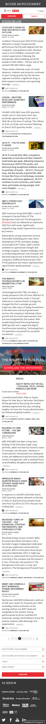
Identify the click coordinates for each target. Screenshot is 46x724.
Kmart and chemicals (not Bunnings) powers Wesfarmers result (13, 587)
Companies (13, 91)
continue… (16, 84)
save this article (11, 88)
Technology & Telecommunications (15, 343)
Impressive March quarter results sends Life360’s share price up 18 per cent (14, 482)
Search (41, 11)
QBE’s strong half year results (12, 202)
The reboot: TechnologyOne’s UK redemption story (13, 281)
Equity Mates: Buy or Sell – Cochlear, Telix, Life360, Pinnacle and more (30, 386)
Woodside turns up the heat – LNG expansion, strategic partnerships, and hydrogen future (13, 524)
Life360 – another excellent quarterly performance (13, 100)
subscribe (23, 674)
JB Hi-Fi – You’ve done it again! (13, 144)
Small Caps (22, 341)
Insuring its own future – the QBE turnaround (11, 430)
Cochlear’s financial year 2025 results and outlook (14, 30)
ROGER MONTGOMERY (23, 4)
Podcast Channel (24, 419)
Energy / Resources (25, 578)
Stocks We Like (23, 91)
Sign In (34, 16)
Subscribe (12, 16)
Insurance (22, 272)
